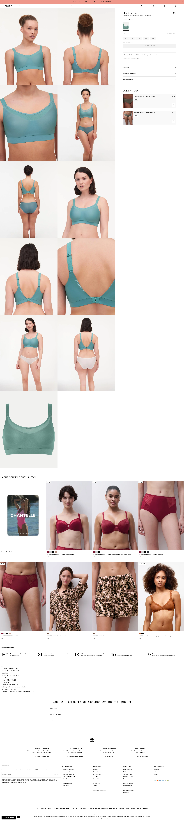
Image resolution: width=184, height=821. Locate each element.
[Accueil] (8, 6)
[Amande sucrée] (140, 633)
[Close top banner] (182, 2)
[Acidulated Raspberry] (48, 552)
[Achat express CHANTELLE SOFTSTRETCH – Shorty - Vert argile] (173, 105)
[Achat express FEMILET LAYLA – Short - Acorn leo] (135, 628)
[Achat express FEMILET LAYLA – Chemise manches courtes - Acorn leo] (89, 628)
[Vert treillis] (126, 26)
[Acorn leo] (48, 633)
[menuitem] (22, 6)
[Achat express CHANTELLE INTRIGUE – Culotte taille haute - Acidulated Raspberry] (181, 547)
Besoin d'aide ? (10, 818)
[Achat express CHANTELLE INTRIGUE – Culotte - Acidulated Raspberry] (43, 628)
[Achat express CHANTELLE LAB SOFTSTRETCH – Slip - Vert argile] (173, 121)
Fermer (18, 817)
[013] (148, 552)
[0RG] (56, 552)
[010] (50, 552)
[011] (53, 552)
